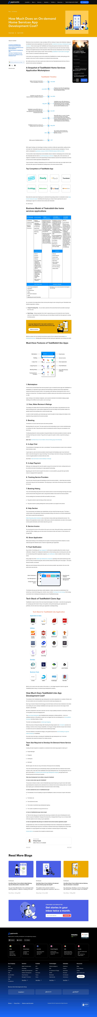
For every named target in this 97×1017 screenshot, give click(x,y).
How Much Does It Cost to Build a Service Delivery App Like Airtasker (46, 439)
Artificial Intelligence (53, 966)
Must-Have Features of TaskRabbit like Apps (16, 51)
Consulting (24, 968)
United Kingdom (54, 949)
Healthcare (65, 966)
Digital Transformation (26, 966)
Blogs (78, 966)
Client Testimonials (81, 972)
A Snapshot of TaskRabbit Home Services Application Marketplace (15, 45)
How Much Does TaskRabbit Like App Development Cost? (15, 55)
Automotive (65, 970)
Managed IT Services (26, 977)
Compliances (11, 981)
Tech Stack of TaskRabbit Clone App (15, 52)
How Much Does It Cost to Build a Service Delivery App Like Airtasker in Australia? (76, 884)
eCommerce (65, 977)
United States (26, 949)
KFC (36, 966)
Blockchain (51, 974)
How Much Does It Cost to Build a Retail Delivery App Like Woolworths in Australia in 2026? (20, 884)
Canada (79, 949)
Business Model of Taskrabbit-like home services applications (16, 48)
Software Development (26, 972)
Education (65, 972)
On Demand (14, 11)
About (9, 966)
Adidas (37, 968)
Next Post (69, 847)
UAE (65, 949)
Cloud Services (25, 974)
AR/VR (50, 972)
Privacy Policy (17, 1003)
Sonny (37, 977)
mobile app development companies (44, 558)
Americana (38, 972)
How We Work (11, 974)
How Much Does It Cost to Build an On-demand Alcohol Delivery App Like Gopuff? (47, 884)
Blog (9, 11)
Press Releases (80, 968)
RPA (50, 968)
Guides (78, 970)
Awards (9, 977)
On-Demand (65, 974)
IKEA (37, 970)
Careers (9, 970)
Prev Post (28, 847)
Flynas (37, 974)
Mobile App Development (27, 970)
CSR (9, 972)
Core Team (10, 968)
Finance (64, 968)
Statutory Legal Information (27, 1003)
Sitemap (10, 1003)
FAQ (9, 979)
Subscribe (66, 915)
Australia (39, 949)
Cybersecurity (52, 977)
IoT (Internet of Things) (54, 970)
